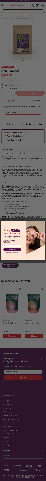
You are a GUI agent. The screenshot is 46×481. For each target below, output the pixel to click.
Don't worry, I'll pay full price (12, 252)
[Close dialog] (43, 223)
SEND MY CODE (12, 249)
